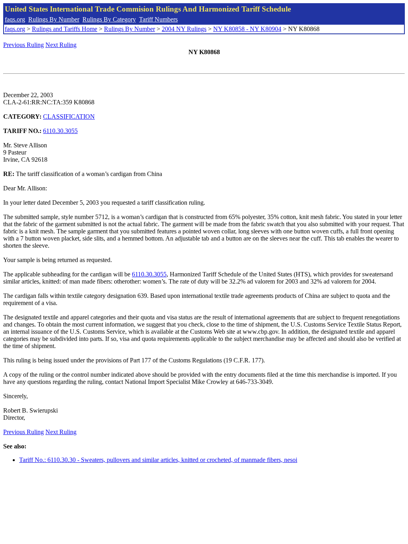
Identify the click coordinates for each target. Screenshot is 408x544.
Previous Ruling (23, 44)
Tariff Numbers (158, 19)
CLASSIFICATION (69, 116)
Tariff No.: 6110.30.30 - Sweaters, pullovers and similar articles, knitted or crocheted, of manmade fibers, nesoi (158, 459)
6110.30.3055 (60, 130)
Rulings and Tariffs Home (64, 28)
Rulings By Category (109, 19)
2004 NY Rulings (184, 28)
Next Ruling (60, 44)
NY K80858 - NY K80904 (247, 28)
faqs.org (15, 19)
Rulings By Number (53, 19)
